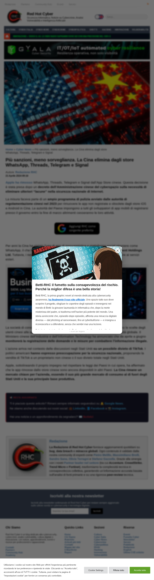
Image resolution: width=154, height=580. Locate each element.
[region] (77, 569)
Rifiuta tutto (118, 570)
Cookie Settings (95, 570)
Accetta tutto (140, 570)
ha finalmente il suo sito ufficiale (66, 299)
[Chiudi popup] (117, 250)
